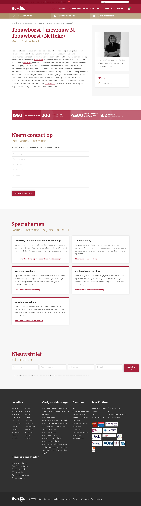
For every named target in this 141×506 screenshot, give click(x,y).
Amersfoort (29, 408)
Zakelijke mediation (20, 466)
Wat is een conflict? (50, 432)
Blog (64, 2)
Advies (62, 9)
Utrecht (15, 438)
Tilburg (15, 435)
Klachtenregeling (80, 432)
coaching (27, 63)
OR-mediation (18, 472)
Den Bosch (16, 420)
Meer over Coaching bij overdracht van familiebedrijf (38, 259)
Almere (15, 408)
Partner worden (79, 414)
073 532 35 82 (115, 408)
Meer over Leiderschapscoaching (89, 290)
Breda (27, 417)
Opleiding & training (114, 9)
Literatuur (76, 429)
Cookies (47, 499)
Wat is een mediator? (51, 441)
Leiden (15, 429)
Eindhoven (29, 423)
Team (74, 408)
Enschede (16, 417)
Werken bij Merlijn (80, 417)
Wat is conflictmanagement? (54, 423)
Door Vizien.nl (97, 499)
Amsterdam (17, 411)
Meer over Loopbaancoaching (28, 320)
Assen (27, 414)
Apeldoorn (29, 411)
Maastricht (29, 429)
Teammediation (18, 478)
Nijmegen (16, 432)
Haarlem (15, 426)
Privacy (76, 499)
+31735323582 (115, 417)
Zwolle (27, 438)
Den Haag (29, 420)
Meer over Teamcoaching (86, 259)
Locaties (76, 420)
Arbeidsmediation (19, 463)
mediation (38, 60)
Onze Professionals (37, 2)
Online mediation (19, 469)
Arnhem (15, 414)
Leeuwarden (30, 426)
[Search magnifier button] (128, 2)
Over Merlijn (25, 2)
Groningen (16, 423)
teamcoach (50, 84)
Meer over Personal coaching (27, 290)
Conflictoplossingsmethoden (84, 9)
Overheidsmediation (21, 475)
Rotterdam (29, 432)
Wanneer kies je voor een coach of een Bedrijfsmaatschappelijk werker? (55, 411)
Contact (16, 2)
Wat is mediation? (49, 435)
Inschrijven (131, 367)
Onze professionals (80, 411)
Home (13, 23)
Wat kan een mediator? (52, 438)
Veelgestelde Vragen (53, 2)
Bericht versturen (22, 193)
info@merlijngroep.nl (116, 414)
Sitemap (85, 499)
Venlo (27, 435)
